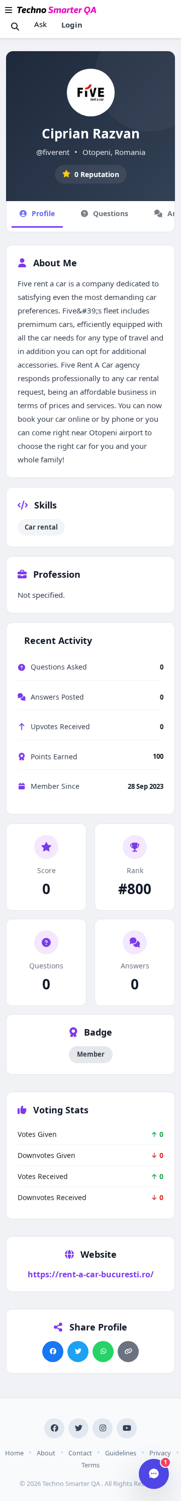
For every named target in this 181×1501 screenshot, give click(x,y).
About (46, 1452)
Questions (110, 213)
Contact (80, 1452)
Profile (43, 213)
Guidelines (120, 1452)
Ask (40, 24)
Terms (90, 1464)
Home (14, 1452)
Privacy (160, 1452)
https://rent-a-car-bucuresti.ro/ (91, 1274)
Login (71, 25)
